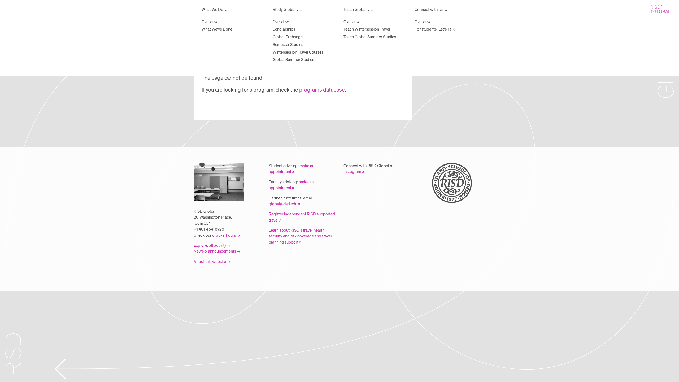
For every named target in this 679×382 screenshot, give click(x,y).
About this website (210, 261)
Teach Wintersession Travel (366, 29)
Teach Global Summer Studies (369, 37)
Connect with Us (429, 9)
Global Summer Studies (293, 59)
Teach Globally (356, 9)
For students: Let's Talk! (435, 29)
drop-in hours (224, 235)
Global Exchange (288, 37)
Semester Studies (288, 44)
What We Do (212, 9)
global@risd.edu (283, 204)
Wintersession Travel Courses (298, 52)
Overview (210, 21)
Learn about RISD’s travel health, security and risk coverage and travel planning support (300, 236)
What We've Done (217, 29)
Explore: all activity (210, 245)
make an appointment (291, 168)
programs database (322, 89)
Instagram (352, 171)
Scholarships (284, 29)
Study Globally (285, 9)
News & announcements (215, 251)
